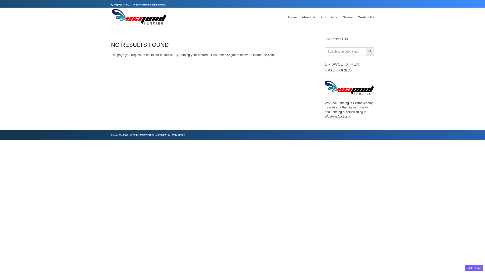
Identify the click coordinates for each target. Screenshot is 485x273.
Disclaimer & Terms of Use (170, 134)
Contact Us (366, 17)
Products (327, 17)
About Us (308, 17)
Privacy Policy (146, 134)
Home (292, 17)
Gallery (348, 17)
